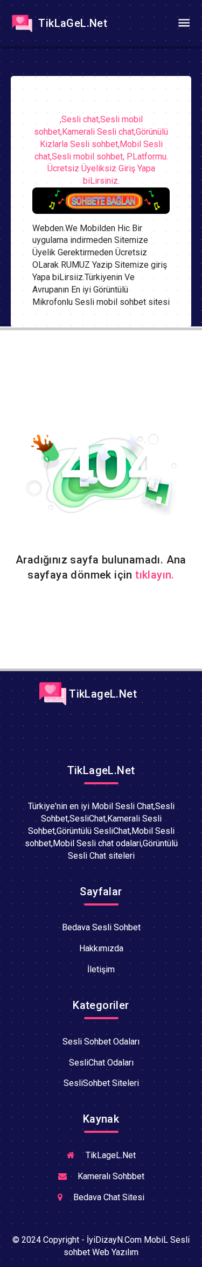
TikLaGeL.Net (71, 23)
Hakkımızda (101, 948)
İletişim (101, 969)
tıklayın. (155, 574)
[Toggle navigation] (183, 23)
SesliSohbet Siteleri (101, 1083)
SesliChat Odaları (101, 1062)
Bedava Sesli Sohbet (101, 927)
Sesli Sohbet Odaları (101, 1041)
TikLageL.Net (101, 693)
